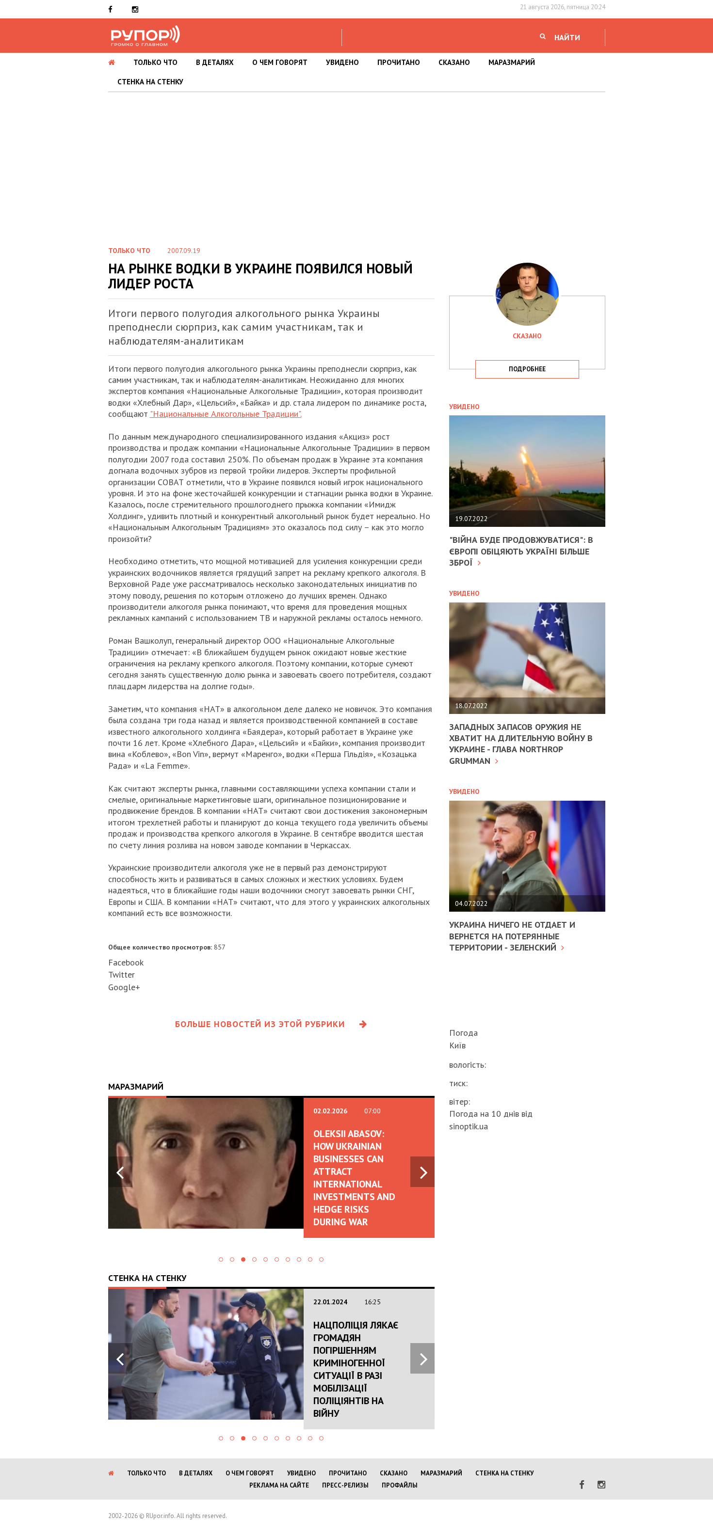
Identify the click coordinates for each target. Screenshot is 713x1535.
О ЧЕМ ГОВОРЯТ (280, 62)
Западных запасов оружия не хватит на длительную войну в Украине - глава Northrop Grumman (521, 743)
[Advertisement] (356, 165)
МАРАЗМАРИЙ (511, 62)
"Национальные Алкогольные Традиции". (226, 413)
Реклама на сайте (279, 1485)
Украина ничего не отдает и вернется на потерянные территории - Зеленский (512, 936)
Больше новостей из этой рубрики (260, 1023)
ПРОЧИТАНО (398, 62)
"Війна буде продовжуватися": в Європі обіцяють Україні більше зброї (521, 551)
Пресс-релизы (345, 1485)
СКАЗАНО (454, 62)
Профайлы (400, 1485)
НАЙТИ (567, 37)
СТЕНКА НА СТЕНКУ (150, 81)
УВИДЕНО (342, 62)
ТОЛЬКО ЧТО (155, 62)
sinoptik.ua (468, 1126)
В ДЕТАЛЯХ (215, 62)
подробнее (527, 369)
